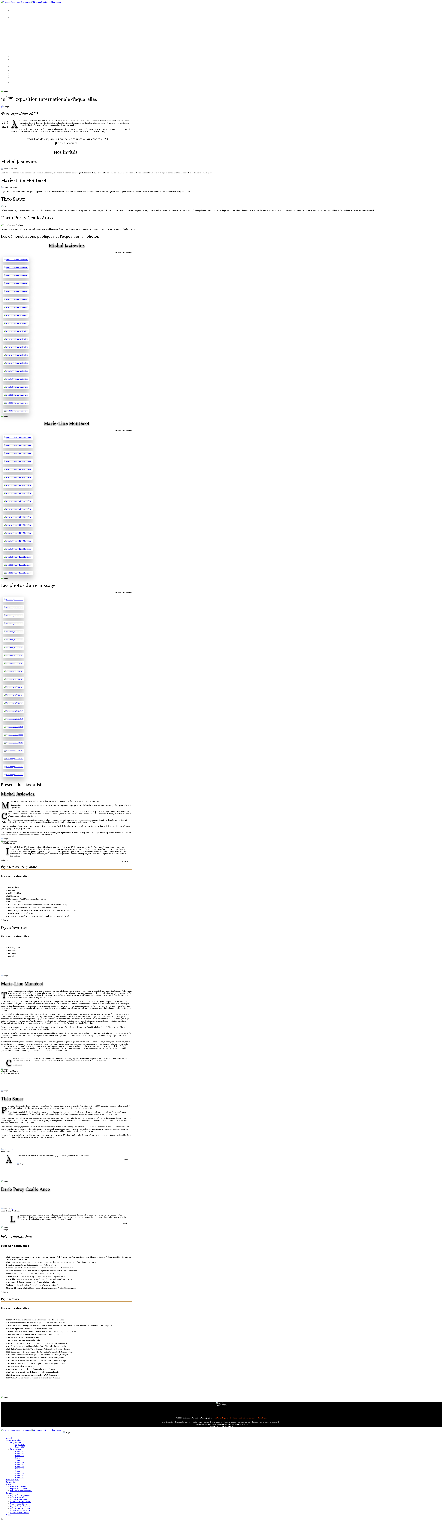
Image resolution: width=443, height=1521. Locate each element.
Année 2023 (19, 19)
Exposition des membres (18, 61)
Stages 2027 (19, 15)
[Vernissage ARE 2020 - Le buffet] (13, 703)
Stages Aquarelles (12, 8)
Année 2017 (19, 33)
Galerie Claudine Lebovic (18, 73)
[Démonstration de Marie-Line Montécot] (17, 437)
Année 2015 (19, 38)
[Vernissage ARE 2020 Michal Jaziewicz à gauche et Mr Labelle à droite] (13, 687)
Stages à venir (15, 10)
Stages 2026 (19, 13)
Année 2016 (19, 36)
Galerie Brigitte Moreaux (19, 82)
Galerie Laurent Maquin (18, 79)
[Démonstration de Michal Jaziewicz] (15, 260)
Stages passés (15, 17)
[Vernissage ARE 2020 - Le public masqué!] (13, 743)
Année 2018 (19, 31)
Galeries (8, 63)
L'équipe (233, 1418)
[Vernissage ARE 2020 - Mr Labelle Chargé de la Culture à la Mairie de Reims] (13, 663)
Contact (8, 86)
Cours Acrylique (11, 49)
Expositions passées (17, 59)
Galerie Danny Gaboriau (18, 77)
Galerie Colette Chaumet (19, 66)
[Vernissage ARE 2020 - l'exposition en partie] (13, 735)
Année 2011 (19, 47)
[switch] (2, 1519)
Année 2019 (19, 29)
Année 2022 (19, 22)
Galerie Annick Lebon (17, 70)
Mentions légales (221, 1418)
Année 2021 (19, 24)
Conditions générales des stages (253, 1418)
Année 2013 (19, 43)
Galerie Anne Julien (17, 68)
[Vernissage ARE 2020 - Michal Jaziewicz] (13, 695)
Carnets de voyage (12, 52)
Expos (7, 54)
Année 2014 (19, 40)
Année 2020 (19, 26)
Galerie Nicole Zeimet (18, 84)
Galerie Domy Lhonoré (18, 75)
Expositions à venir (16, 56)
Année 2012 (19, 45)
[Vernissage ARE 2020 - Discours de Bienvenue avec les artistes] (13, 600)
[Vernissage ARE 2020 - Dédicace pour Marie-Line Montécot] (13, 711)
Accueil (8, 6)
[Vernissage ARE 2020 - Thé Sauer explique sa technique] (13, 727)
